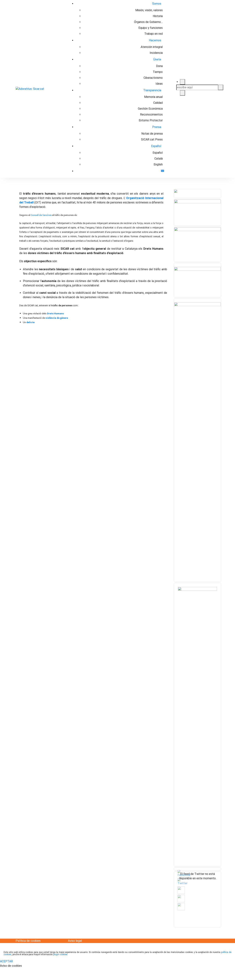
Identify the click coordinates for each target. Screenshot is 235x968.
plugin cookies (60, 954)
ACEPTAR (6, 961)
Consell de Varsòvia (41, 215)
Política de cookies (28, 940)
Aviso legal (75, 940)
